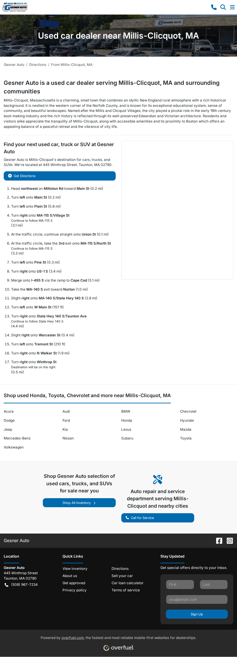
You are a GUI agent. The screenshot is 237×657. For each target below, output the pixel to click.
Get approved (73, 583)
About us (69, 576)
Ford (66, 420)
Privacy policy (74, 590)
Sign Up (197, 614)
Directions (120, 568)
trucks (97, 159)
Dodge (9, 420)
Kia (65, 429)
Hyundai (187, 420)
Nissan (68, 438)
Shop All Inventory (76, 503)
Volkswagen (14, 447)
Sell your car (122, 576)
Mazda (185, 429)
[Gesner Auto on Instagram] (228, 540)
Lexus (126, 429)
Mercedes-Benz (17, 438)
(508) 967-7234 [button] (24, 584)
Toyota (186, 438)
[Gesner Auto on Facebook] (217, 540)
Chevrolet (188, 411)
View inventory (74, 568)
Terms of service (126, 590)
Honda (126, 420)
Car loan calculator (127, 583)
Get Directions (25, 176)
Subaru (127, 438)
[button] (213, 7)
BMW (125, 411)
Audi (66, 411)
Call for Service (142, 518)
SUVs (8, 165)
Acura (9, 411)
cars (86, 159)
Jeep (8, 429)
